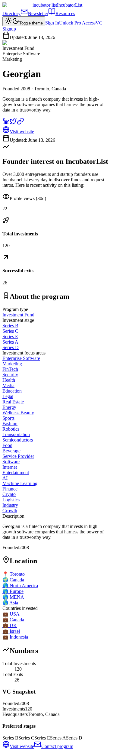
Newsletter (38, 13)
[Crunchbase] (20, 123)
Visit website (22, 131)
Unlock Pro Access (77, 22)
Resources (65, 13)
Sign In (52, 22)
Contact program (57, 746)
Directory (11, 13)
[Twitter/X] (13, 123)
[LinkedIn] (6, 123)
